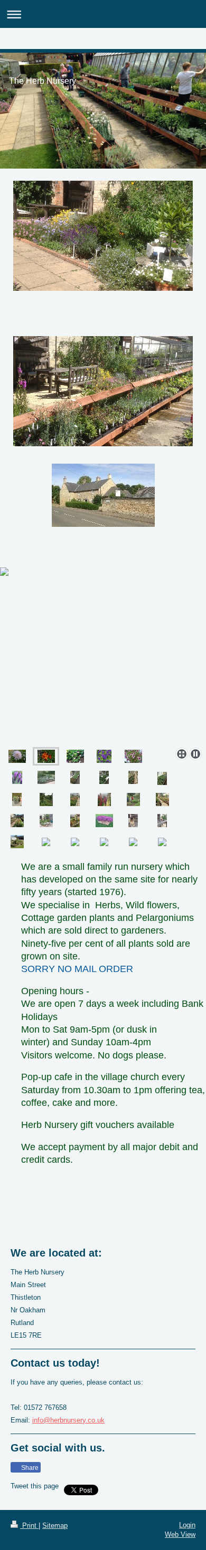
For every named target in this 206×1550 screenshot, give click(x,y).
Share (29, 1467)
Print (29, 1525)
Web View (180, 1534)
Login (187, 1525)
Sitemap (55, 1525)
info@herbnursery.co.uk (68, 1420)
